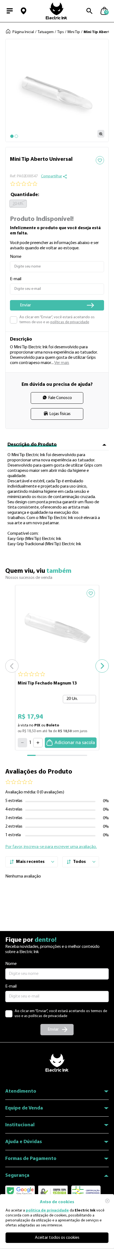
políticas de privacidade (69, 322)
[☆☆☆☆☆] (57, 184)
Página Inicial (23, 32)
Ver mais (61, 363)
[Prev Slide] (12, 666)
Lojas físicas (60, 414)
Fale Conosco (60, 398)
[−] (22, 742)
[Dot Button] (12, 136)
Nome (11, 964)
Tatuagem (46, 32)
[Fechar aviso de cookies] (107, 1201)
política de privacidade (47, 1210)
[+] (38, 742)
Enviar (53, 1029)
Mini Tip (74, 32)
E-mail (11, 986)
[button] (23, 11)
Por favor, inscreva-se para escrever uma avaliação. (51, 847)
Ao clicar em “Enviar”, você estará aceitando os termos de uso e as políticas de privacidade (61, 1013)
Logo (56, 11)
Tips (60, 32)
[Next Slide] (102, 666)
